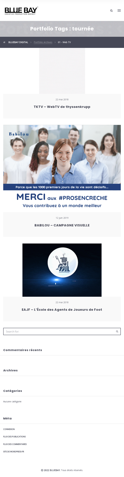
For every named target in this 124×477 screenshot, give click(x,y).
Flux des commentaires (15, 444)
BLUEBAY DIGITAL (18, 42)
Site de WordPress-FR (13, 451)
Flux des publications (14, 436)
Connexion (9, 429)
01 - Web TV (64, 42)
